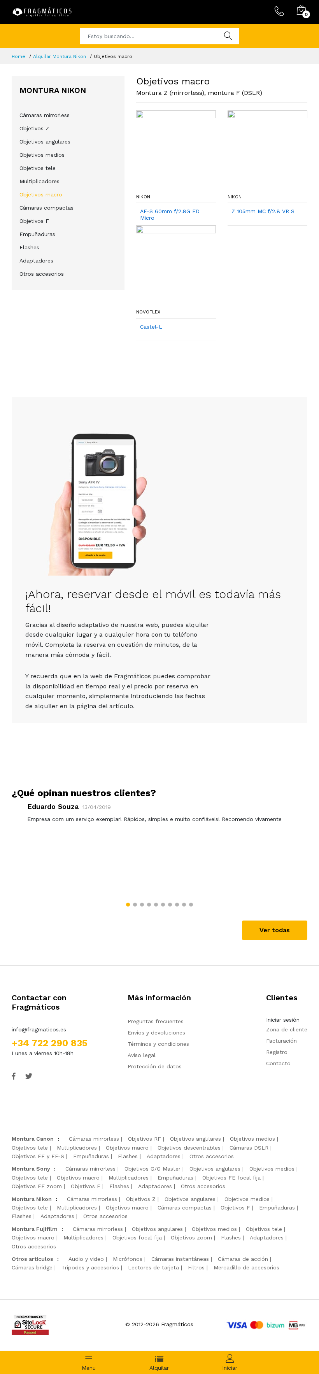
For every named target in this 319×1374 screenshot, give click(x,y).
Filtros (196, 1267)
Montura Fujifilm (35, 1229)
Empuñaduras (37, 234)
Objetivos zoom (191, 1237)
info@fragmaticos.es (39, 1029)
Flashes (29, 247)
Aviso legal (142, 1055)
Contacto (278, 1063)
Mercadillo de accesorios (246, 1267)
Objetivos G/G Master (152, 1169)
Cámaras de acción (243, 1259)
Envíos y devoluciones (156, 1032)
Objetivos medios (42, 155)
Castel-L (151, 327)
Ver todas (274, 930)
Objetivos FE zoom (37, 1186)
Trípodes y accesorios (90, 1267)
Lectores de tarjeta (153, 1267)
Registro (276, 1052)
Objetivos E (85, 1186)
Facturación (281, 1041)
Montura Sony (31, 1169)
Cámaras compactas (46, 208)
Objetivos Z (34, 128)
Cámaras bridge (32, 1267)
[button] (128, 905)
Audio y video (86, 1259)
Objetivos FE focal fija (231, 1177)
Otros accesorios (41, 274)
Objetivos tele (37, 168)
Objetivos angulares (44, 141)
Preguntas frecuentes (156, 1021)
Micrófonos (127, 1259)
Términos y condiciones (158, 1044)
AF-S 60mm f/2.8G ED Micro (170, 214)
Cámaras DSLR (249, 1148)
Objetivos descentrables (189, 1148)
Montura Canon (33, 1139)
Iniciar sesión (283, 1020)
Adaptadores (36, 260)
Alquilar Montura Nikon (59, 56)
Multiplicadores (39, 181)
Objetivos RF (144, 1139)
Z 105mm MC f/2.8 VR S (262, 211)
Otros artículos (32, 1259)
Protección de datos (155, 1066)
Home (18, 56)
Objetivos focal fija (137, 1237)
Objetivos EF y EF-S (38, 1156)
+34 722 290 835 (50, 1043)
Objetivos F (34, 221)
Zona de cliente (286, 1029)
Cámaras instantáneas (180, 1259)
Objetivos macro (40, 194)
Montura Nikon (32, 1199)
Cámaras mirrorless (44, 115)
